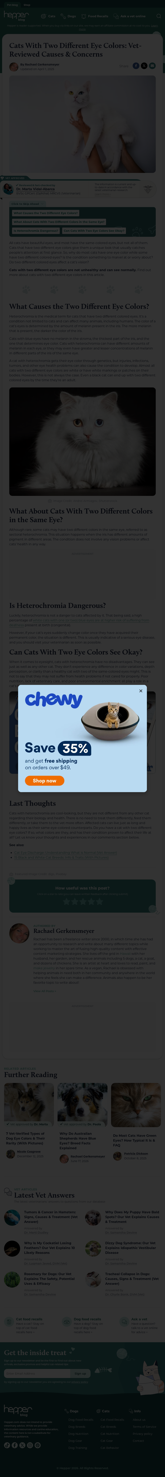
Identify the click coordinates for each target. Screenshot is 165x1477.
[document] (82, 738)
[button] (141, 691)
